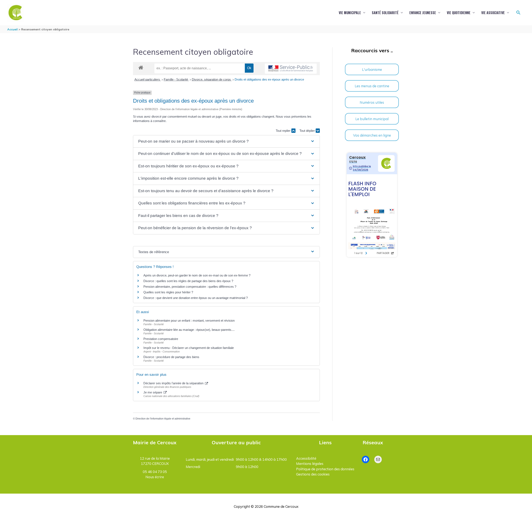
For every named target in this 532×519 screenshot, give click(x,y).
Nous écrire (154, 477)
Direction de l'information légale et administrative (162, 418)
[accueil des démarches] (140, 66)
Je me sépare (153, 392)
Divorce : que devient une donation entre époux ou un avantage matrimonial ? (195, 298)
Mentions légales (309, 463)
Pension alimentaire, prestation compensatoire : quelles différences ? (189, 286)
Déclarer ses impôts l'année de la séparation (173, 383)
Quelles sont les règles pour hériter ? (168, 292)
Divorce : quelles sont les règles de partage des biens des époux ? (188, 281)
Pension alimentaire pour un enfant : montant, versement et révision (189, 320)
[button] (518, 12)
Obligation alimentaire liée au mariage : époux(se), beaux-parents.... (189, 329)
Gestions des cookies (313, 474)
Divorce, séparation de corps (212, 79)
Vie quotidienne (458, 12)
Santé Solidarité (385, 12)
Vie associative (493, 12)
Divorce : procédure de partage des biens (171, 357)
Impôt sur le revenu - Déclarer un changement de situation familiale (188, 348)
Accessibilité (306, 458)
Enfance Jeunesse (422, 12)
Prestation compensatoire (161, 339)
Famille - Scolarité (176, 79)
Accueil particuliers (147, 79)
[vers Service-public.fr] (291, 68)
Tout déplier (307, 130)
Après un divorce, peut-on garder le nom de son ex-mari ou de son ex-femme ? (197, 275)
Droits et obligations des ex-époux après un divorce (269, 79)
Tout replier (283, 130)
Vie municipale (350, 12)
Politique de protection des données (325, 469)
